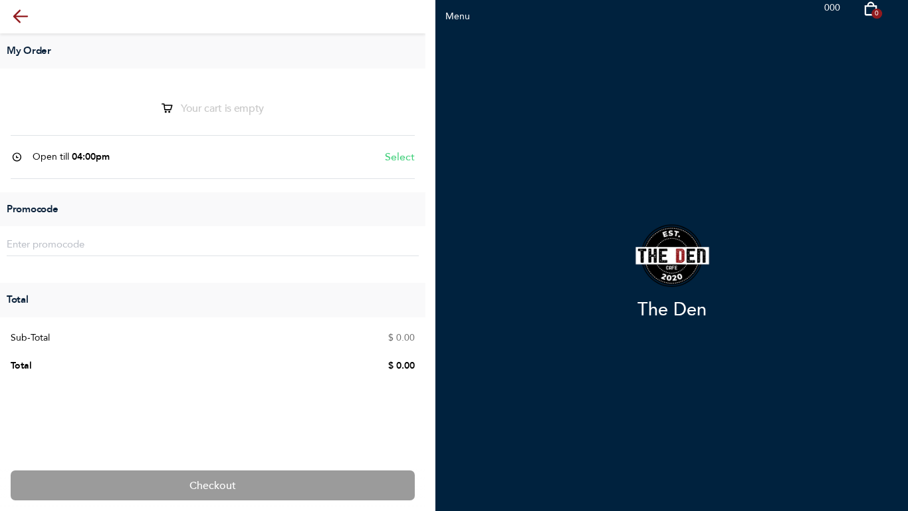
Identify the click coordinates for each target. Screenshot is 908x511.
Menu (457, 16)
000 (832, 7)
